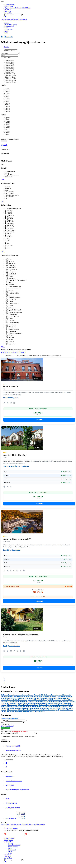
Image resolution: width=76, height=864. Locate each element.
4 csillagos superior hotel (11, 195)
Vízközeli (9, 213)
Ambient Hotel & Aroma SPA (17, 539)
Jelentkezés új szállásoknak (14, 781)
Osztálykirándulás (13, 293)
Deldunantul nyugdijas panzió (53, 695)
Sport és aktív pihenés (14, 310)
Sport (8, 243)
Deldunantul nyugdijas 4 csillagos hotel (29, 696)
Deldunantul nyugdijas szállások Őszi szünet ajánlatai (35, 700)
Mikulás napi (12, 327)
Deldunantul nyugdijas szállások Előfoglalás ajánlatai (25, 703)
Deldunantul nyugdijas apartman (11, 695)
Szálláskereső (27, 8)
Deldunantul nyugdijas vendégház (32, 695)
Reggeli (6, 173)
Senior (10, 282)
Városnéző (9, 225)
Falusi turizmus (11, 230)
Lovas (8, 235)
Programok (7, 9)
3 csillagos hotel (9, 192)
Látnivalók (7, 11)
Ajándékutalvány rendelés (13, 750)
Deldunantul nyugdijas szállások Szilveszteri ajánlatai (31, 701)
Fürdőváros (10, 215)
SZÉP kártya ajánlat (14, 297)
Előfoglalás (11, 272)
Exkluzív (9, 237)
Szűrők (4, 145)
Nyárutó (10, 306)
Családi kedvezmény (14, 286)
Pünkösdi (11, 337)
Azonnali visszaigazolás (13, 208)
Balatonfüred (8, 29)
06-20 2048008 (12, 803)
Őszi (9, 259)
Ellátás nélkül (8, 176)
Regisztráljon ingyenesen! (20, 731)
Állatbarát (9, 220)
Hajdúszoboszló (9, 26)
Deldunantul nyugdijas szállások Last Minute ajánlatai (56, 705)
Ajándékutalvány (9, 4)
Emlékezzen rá (5, 724)
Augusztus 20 (12, 270)
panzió (6, 190)
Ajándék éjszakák (13, 303)
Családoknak (12, 274)
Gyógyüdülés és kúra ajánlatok (17, 280)
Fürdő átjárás (10, 222)
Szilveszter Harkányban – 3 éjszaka (16, 466)
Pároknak (11, 284)
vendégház (7, 188)
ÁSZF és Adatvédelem (11, 828)
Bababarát (9, 217)
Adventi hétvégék (13, 316)
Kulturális (11, 320)
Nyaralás (11, 342)
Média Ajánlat (10, 785)
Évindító (11, 276)
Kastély (8, 233)
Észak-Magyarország (10, 24)
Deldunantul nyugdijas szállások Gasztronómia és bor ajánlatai (26, 710)
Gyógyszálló (10, 228)
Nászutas (7, 238)
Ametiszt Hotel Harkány (15, 455)
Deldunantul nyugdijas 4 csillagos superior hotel (57, 696)
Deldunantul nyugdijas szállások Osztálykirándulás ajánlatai (25, 711)
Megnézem (39, 419)
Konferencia (10, 223)
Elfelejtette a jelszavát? (7, 726)
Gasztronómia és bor (14, 289)
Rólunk (8, 798)
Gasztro (8, 242)
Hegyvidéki (10, 227)
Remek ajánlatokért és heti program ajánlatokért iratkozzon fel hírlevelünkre (23, 824)
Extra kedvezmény (13, 329)
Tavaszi (10, 339)
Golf (8, 240)
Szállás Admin (10, 776)
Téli (9, 295)
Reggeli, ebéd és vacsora (11, 175)
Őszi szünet (11, 263)
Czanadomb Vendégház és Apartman (20, 634)
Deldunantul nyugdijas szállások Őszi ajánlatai (40, 698)
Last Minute (12, 278)
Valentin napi (12, 325)
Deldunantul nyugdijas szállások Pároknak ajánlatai (23, 708)
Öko (7, 248)
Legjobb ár (11, 344)
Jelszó (2, 722)
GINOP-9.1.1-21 (11, 818)
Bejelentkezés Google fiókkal (9, 718)
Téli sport (9, 245)
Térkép (6, 47)
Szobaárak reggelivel (10, 398)
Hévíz (6, 28)
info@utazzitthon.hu (13, 807)
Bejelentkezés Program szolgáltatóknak (17, 789)
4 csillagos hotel (9, 193)
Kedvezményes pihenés (15, 333)
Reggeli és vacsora (9, 171)
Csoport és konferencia (15, 312)
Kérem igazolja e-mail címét (9, 733)
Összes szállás (9, 37)
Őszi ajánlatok (8, 6)
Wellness (9, 210)
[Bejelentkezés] (5, 16)
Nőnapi (10, 318)
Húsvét (10, 301)
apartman (7, 187)
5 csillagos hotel (9, 196)
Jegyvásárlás (8, 13)
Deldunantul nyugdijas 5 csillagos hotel (13, 698)
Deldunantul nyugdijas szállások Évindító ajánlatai (22, 705)
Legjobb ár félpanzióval (11, 550)
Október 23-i (12, 308)
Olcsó (8, 247)
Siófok (6, 31)
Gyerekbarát (10, 232)
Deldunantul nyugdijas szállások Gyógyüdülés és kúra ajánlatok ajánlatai (24, 706)
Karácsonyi (11, 265)
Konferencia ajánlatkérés (13, 746)
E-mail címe (4, 720)
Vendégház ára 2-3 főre (11, 646)
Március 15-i (12, 299)
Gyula (6, 33)
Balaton (6, 23)
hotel (5, 198)
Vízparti (9, 212)
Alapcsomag (12, 331)
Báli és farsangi (13, 314)
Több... (3, 179)
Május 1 (10, 335)
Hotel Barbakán (10, 386)
